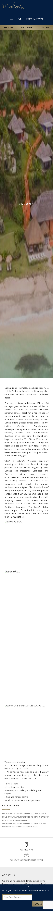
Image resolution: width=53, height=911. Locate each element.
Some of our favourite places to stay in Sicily (24, 814)
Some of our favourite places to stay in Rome (24, 823)
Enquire (8, 27)
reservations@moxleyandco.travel (26, 860)
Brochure (26, 27)
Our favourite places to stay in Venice (20, 827)
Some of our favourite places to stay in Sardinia (25, 817)
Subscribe (41, 903)
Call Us (45, 27)
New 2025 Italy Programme (14, 820)
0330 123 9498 (34, 18)
